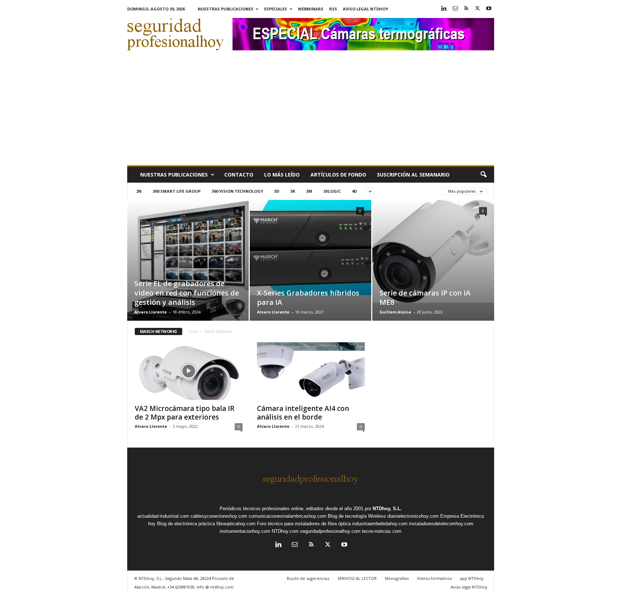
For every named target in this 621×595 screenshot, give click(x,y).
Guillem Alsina (395, 312)
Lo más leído (282, 174)
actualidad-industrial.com (163, 516)
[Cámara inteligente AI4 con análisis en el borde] (311, 371)
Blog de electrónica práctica (186, 523)
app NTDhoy (472, 578)
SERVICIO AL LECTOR (357, 578)
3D (276, 191)
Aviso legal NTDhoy (365, 9)
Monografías (397, 578)
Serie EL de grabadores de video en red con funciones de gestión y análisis (186, 293)
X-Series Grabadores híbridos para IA (308, 297)
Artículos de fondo (338, 174)
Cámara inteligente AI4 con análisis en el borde (303, 413)
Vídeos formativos (434, 578)
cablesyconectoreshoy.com (218, 516)
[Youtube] (488, 9)
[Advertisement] (310, 111)
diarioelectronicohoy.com (413, 516)
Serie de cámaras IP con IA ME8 (425, 297)
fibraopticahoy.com (236, 523)
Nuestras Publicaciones (225, 9)
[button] (483, 175)
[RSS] (466, 9)
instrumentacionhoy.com (245, 531)
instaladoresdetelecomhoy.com (441, 523)
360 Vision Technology (237, 191)
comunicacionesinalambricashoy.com (287, 516)
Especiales (275, 9)
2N (139, 191)
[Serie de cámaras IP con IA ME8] (433, 251)
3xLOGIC (332, 191)
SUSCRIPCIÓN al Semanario (413, 174)
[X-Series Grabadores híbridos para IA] (310, 247)
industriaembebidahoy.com (380, 523)
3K (292, 191)
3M (309, 191)
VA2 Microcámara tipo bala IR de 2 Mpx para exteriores (184, 413)
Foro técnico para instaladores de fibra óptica (304, 523)
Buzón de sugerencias (308, 578)
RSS (333, 9)
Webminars (310, 9)
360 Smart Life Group (177, 191)
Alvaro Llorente (150, 312)
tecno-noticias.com (381, 531)
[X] (477, 9)
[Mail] (455, 9)
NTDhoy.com (285, 531)
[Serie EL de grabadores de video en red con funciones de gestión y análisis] (188, 271)
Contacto (238, 174)
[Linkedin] (444, 9)
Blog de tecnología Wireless (357, 516)
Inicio (193, 331)
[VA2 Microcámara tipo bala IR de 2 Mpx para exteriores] (189, 371)
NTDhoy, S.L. (387, 508)
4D (354, 191)
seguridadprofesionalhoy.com (330, 531)
